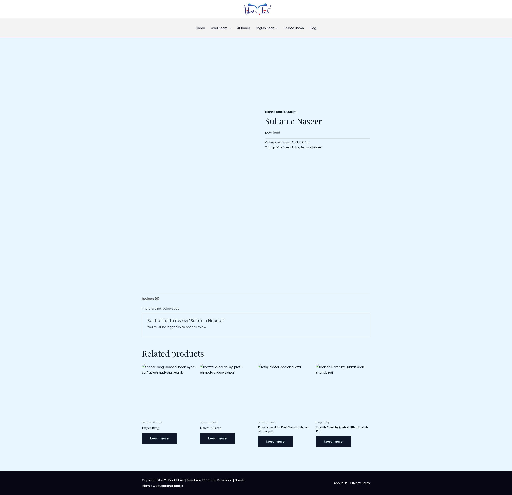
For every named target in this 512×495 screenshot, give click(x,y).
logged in (174, 327)
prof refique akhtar (286, 147)
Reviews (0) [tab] (150, 298)
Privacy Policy (360, 483)
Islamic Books (275, 112)
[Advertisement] (256, 68)
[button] (229, 28)
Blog (313, 28)
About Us (340, 483)
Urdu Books (219, 28)
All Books (243, 28)
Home (200, 28)
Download (272, 132)
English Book (265, 28)
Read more (159, 438)
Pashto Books (294, 28)
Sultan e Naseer (311, 147)
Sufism (291, 112)
